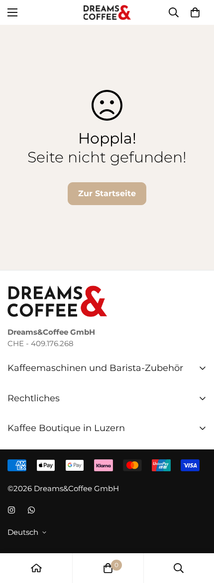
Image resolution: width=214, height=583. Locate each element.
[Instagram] (11, 510)
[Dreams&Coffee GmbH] (107, 12)
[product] (36, 568)
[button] (195, 12)
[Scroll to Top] (196, 530)
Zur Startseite (107, 193)
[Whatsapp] (31, 510)
